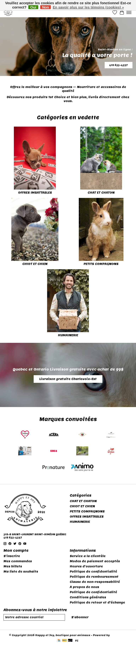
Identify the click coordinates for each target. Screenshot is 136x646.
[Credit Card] (59, 640)
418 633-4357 (118, 65)
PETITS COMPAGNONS (101, 264)
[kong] (53, 451)
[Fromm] (82, 435)
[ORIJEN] (111, 451)
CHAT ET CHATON (101, 193)
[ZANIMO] (82, 468)
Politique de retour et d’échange (97, 602)
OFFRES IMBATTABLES (35, 193)
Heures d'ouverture (86, 566)
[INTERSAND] (25, 451)
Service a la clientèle (88, 556)
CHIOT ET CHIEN (34, 264)
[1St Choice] (25, 435)
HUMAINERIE (68, 335)
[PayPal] (64, 640)
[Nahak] (82, 451)
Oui (33, 7)
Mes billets (13, 566)
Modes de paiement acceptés (95, 561)
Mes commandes (18, 561)
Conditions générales (88, 597)
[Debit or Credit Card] (70, 640)
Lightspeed (118, 635)
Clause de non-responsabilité (95, 582)
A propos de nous (84, 587)
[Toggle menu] (128, 12)
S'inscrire (12, 556)
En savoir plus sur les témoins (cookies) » (88, 7)
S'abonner (80, 617)
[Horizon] (111, 435)
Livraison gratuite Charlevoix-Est (68, 379)
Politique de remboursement (94, 577)
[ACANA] (53, 435)
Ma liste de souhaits (21, 571)
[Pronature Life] (53, 468)
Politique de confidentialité (93, 571)
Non (45, 7)
